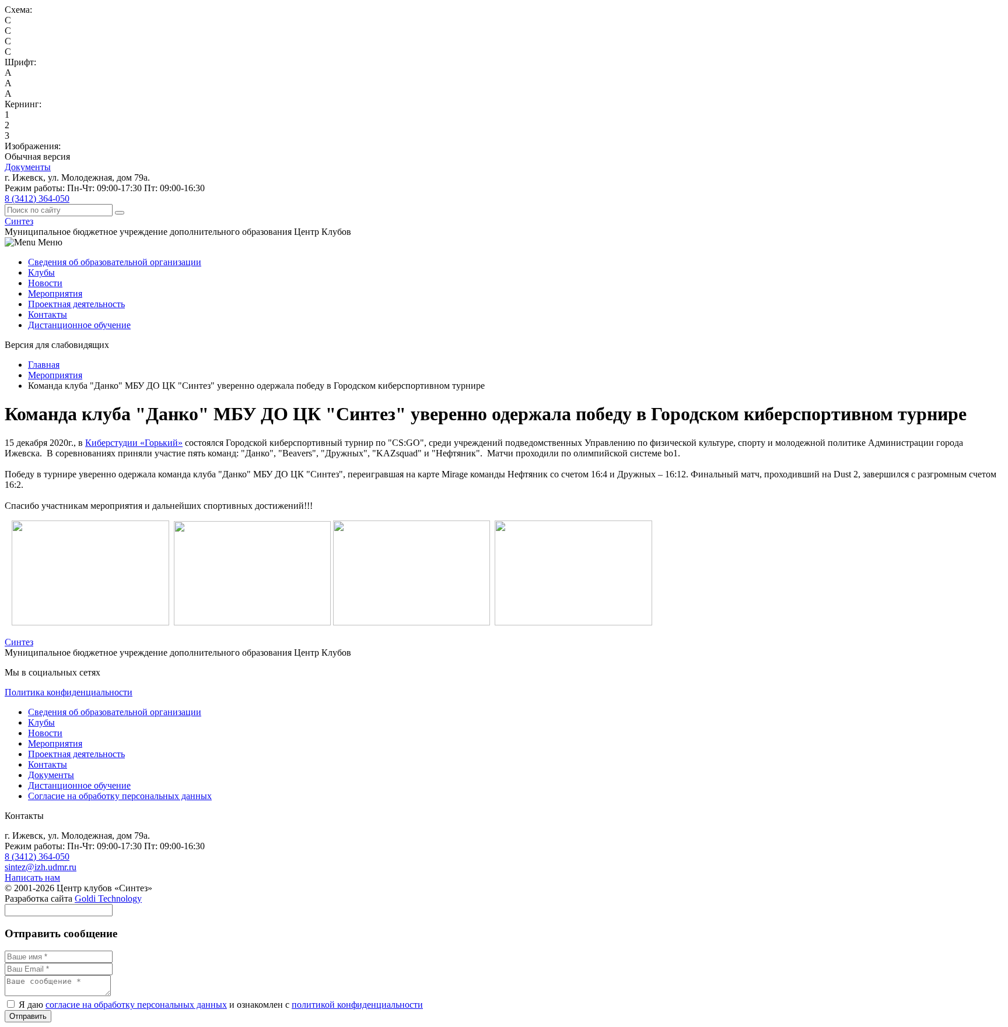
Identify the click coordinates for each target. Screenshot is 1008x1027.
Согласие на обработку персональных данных (120, 796)
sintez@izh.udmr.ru (40, 867)
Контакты (47, 314)
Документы (28, 167)
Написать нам (32, 877)
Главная (44, 365)
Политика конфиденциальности (68, 692)
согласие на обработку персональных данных (136, 1005)
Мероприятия (55, 293)
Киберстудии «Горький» (134, 443)
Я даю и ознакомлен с (219, 1005)
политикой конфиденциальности (357, 1005)
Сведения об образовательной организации (114, 262)
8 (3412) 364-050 (37, 198)
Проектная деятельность (76, 304)
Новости (45, 283)
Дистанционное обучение (79, 325)
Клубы (41, 272)
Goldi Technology (108, 898)
